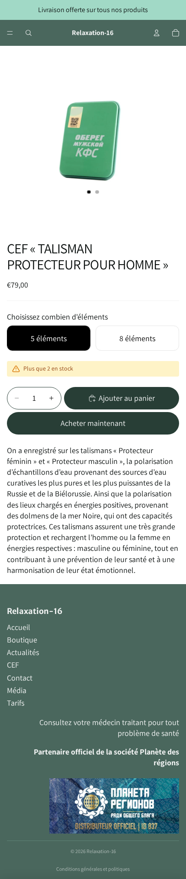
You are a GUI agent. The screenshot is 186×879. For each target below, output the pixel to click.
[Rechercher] (28, 32)
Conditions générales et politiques (93, 869)
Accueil (18, 627)
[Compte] (156, 32)
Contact (19, 678)
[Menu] (10, 33)
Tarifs (15, 703)
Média (16, 690)
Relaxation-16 (101, 851)
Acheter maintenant (93, 423)
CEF (13, 665)
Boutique (22, 640)
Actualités (23, 652)
